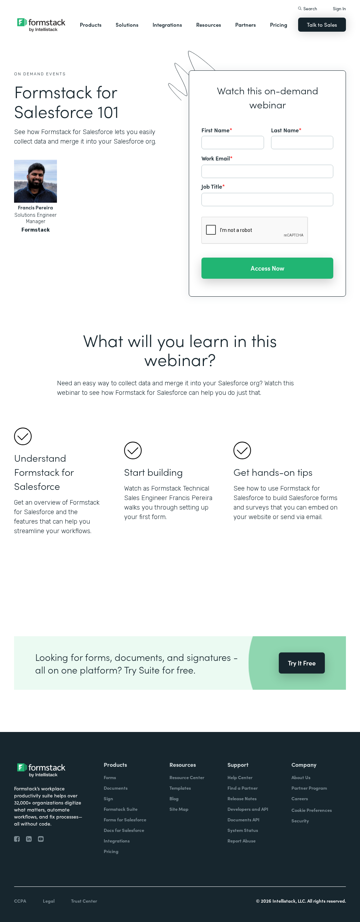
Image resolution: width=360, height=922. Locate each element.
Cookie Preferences (311, 810)
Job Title (213, 186)
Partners (245, 24)
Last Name (286, 130)
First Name (216, 130)
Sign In (339, 8)
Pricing (278, 24)
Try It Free (302, 662)
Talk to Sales (322, 24)
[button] (90, 24)
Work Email (217, 158)
